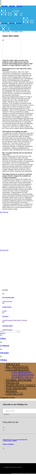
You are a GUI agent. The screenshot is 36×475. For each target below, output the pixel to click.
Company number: (7, 440)
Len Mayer (5, 316)
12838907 (14, 440)
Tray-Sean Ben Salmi (8, 297)
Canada (4, 311)
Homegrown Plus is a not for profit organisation (15, 439)
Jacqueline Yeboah (7, 325)
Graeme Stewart (6, 307)
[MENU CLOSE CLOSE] (11, 15)
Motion (3, 360)
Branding (4, 353)
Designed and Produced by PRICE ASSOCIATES (23, 473)
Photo (3, 338)
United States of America (20, 320)
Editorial (4, 346)
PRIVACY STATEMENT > (8, 444)
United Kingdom (7, 301)
